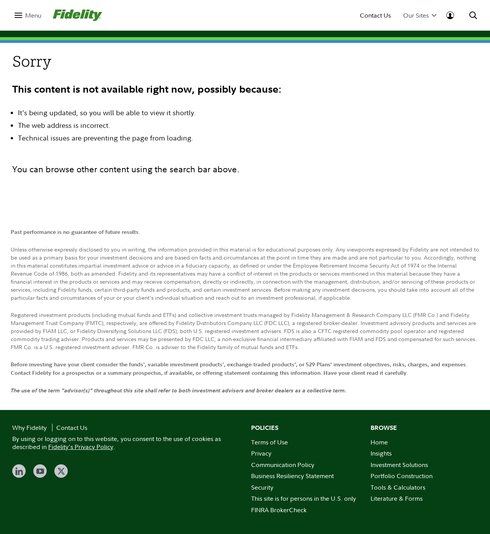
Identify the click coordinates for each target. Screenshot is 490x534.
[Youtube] (40, 471)
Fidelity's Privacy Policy (80, 447)
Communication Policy (282, 465)
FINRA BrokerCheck (279, 510)
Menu (33, 15)
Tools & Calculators (398, 487)
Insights (381, 453)
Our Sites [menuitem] (416, 15)
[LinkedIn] (19, 471)
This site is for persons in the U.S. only (303, 498)
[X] (61, 471)
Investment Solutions (399, 465)
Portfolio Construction (402, 476)
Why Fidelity (29, 427)
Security (262, 487)
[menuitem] (28, 15)
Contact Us (375, 15)
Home (379, 442)
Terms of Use (269, 442)
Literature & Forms (397, 498)
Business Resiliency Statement (292, 476)
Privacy (261, 453)
